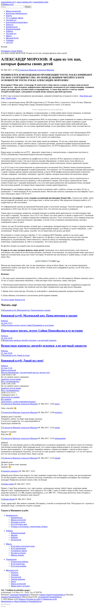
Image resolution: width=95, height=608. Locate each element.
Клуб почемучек (18, 564)
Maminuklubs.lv (7, 601)
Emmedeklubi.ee (35, 601)
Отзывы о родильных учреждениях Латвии (29, 526)
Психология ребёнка (19, 562)
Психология (16, 540)
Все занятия (6, 399)
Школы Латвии (17, 555)
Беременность (12, 27)
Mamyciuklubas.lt (21, 601)
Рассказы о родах (18, 522)
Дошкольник (11, 559)
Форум (9, 16)
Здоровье (10, 40)
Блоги (13, 581)
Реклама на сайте (33, 599)
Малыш (14, 535)
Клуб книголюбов (18, 566)
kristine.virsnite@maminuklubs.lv (52, 595)
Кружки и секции (18, 553)
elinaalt (12, 499)
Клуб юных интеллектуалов (23, 546)
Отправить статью (8, 51)
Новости (9, 24)
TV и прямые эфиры (14, 18)
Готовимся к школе (19, 551)
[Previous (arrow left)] (2, 606)
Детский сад (11, 20)
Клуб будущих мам (19, 524)
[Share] (4, 604)
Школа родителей (13, 11)
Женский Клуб (12, 38)
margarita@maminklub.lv (20, 595)
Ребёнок (9, 31)
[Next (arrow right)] (4, 606)
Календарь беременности (16, 13)
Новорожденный (13, 29)
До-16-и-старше (7, 300)
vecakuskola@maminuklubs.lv (50, 597)
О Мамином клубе (49, 599)
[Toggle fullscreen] (7, 604)
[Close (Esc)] (2, 604)
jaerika (11, 484)
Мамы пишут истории (20, 586)
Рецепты (14, 572)
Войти (19, 51)
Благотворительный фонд (17, 22)
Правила (22, 599)
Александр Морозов (29, 404)
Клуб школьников (18, 548)
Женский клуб (12, 570)
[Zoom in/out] (9, 604)
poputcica (15, 471)
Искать (28, 7)
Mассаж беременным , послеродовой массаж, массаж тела (25, 372)
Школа (9, 36)
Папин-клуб (20, 300)
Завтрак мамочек (18, 579)
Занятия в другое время (11, 379)
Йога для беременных (10, 381)
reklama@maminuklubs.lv (11, 597)
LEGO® (9, 42)
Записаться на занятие (10, 397)
